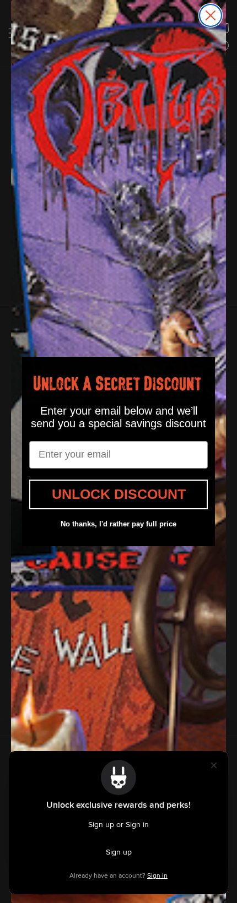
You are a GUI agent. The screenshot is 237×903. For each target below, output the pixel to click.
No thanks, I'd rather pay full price (118, 524)
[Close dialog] (211, 15)
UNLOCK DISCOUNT (119, 494)
